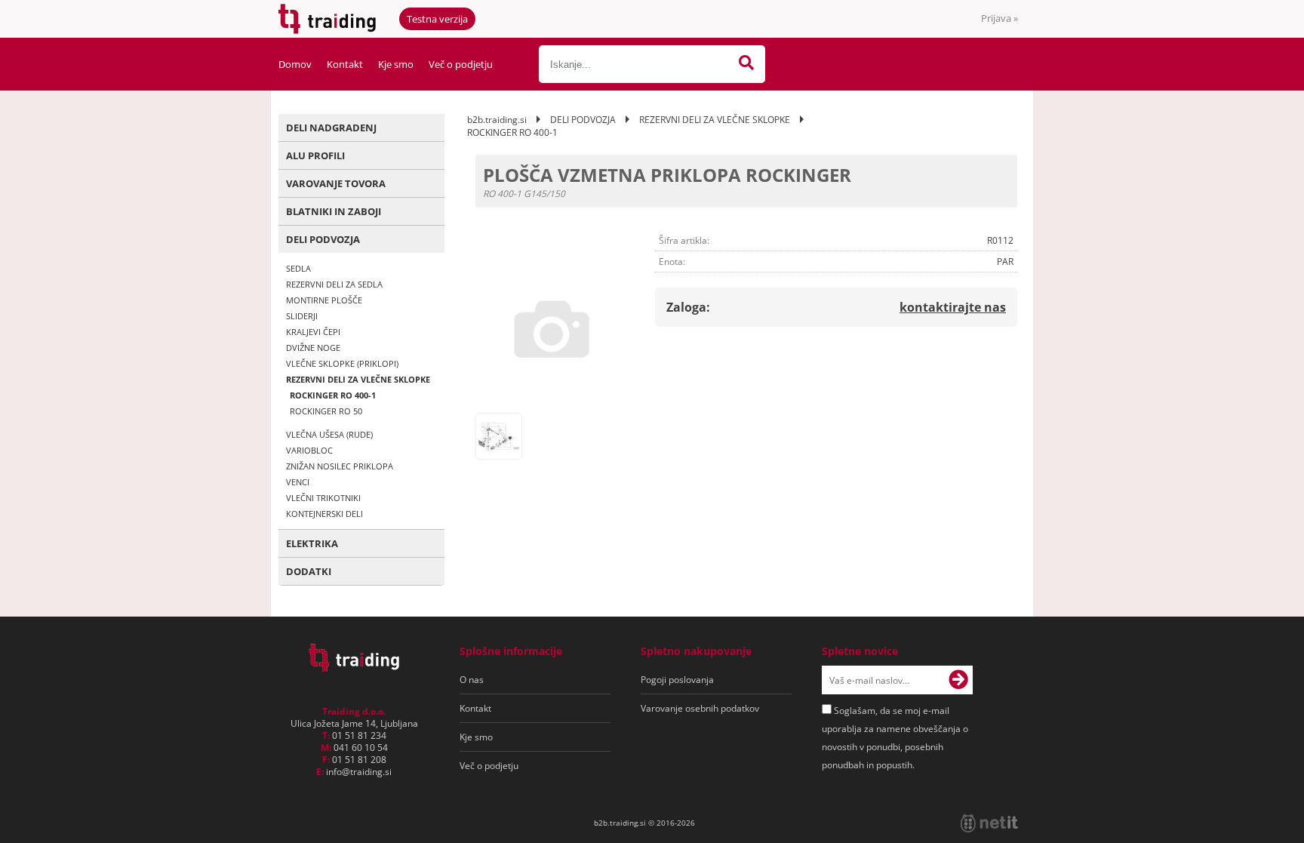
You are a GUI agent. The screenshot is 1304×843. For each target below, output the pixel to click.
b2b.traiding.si (497, 119)
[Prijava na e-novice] (958, 680)
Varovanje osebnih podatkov (700, 708)
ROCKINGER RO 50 (326, 411)
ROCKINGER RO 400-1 (333, 395)
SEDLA (298, 268)
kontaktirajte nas (953, 307)
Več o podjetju (461, 64)
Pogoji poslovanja (677, 679)
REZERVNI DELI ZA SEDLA (334, 284)
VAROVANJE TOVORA (336, 183)
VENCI (297, 482)
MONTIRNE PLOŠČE (324, 300)
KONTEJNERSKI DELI (324, 513)
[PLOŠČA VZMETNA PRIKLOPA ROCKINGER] (551, 329)
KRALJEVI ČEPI (313, 331)
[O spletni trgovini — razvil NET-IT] (989, 823)
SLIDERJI (302, 316)
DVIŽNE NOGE (313, 347)
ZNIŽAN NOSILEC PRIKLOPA (339, 466)
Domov (295, 64)
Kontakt (345, 64)
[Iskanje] (746, 64)
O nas (472, 679)
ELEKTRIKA (312, 543)
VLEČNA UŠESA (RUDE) (329, 434)
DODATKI (308, 571)
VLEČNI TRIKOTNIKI (323, 497)
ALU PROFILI (315, 155)
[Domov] (354, 667)
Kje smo (396, 64)
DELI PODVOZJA (323, 239)
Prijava (999, 18)
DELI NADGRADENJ (331, 127)
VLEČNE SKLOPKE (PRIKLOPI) (342, 363)
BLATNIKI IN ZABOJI (333, 211)
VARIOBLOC (309, 450)
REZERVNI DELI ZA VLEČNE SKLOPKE (358, 379)
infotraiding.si (359, 771)
